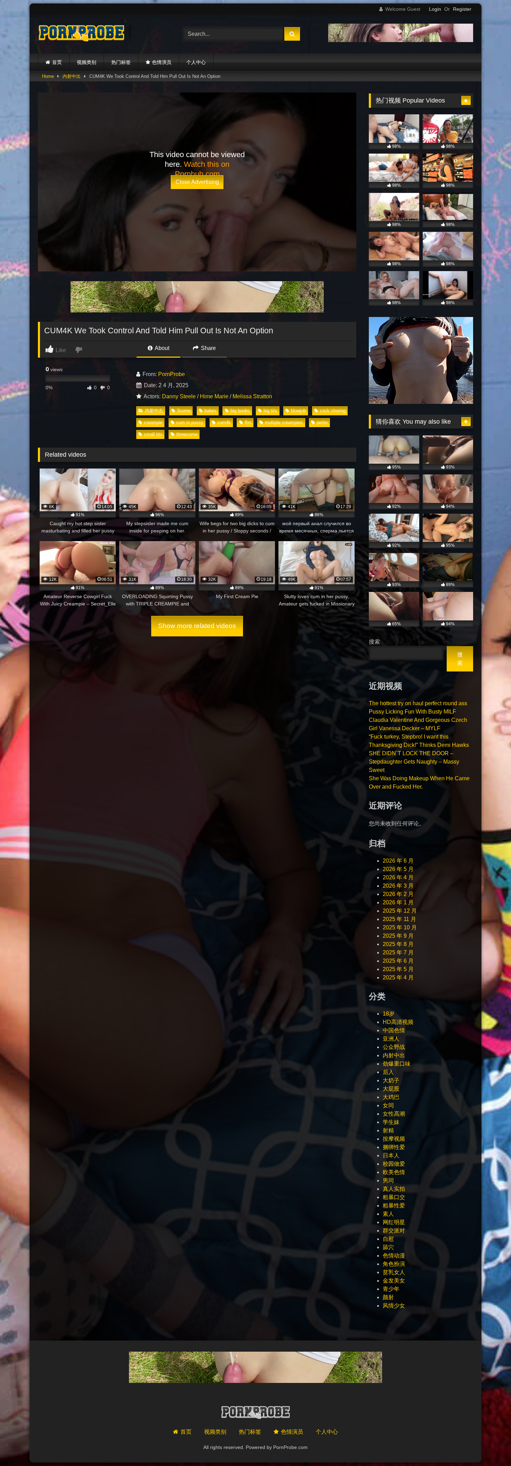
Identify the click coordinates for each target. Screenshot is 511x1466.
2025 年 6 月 (398, 961)
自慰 (388, 1239)
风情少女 (394, 1306)
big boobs (240, 410)
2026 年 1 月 (398, 902)
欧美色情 (394, 1172)
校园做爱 (394, 1164)
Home (48, 76)
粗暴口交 (394, 1197)
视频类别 (86, 62)
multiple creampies (284, 422)
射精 (388, 1130)
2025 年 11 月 (399, 919)
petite (322, 422)
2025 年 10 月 (400, 927)
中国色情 (394, 1030)
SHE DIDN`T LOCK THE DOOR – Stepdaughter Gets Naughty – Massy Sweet (414, 761)
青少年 (391, 1289)
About (161, 348)
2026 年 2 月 (398, 894)
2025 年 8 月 (398, 944)
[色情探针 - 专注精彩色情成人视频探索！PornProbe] (81, 34)
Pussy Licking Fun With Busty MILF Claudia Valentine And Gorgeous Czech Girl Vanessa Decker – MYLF (418, 720)
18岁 (389, 1014)
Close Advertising (197, 182)
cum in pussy (189, 422)
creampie (153, 422)
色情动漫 (394, 1256)
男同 (388, 1180)
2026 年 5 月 (398, 869)
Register (462, 9)
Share (208, 348)
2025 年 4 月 (398, 977)
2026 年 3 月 (398, 886)
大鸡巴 (391, 1097)
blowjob (298, 410)
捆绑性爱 (394, 1147)
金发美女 (394, 1281)
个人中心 (196, 62)
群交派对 (394, 1230)
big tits (270, 410)
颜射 (388, 1297)
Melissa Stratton (252, 396)
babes (210, 410)
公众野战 (394, 1047)
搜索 (374, 642)
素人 (388, 1214)
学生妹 (391, 1122)
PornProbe (171, 374)
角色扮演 (394, 1264)
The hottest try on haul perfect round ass (418, 703)
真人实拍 (394, 1189)
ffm (248, 422)
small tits (153, 434)
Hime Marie (214, 396)
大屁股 (391, 1089)
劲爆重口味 (397, 1064)
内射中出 (72, 76)
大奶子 (391, 1080)
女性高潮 (394, 1114)
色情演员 (161, 62)
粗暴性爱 (394, 1205)
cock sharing (333, 410)
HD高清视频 (398, 1022)
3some (183, 410)
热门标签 (121, 62)
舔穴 (388, 1247)
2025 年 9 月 (398, 936)
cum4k (224, 422)
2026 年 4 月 (398, 877)
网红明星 (394, 1222)
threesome (186, 434)
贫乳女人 (394, 1272)
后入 (388, 1072)
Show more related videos (197, 625)
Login (435, 9)
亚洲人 (391, 1039)
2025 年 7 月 (398, 952)
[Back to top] (489, 1445)
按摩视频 (394, 1139)
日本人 (391, 1155)
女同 (388, 1105)
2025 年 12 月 (400, 911)
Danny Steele (179, 396)
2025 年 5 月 (398, 969)
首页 (57, 62)
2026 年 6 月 (398, 861)
